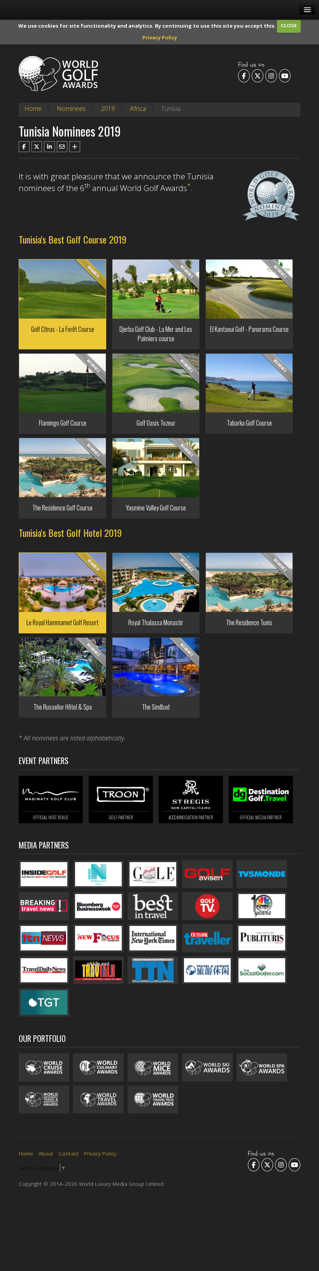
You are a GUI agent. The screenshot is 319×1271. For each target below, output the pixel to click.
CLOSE (289, 25)
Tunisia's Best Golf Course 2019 (72, 239)
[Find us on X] (257, 75)
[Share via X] (37, 147)
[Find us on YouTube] (285, 75)
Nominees (71, 108)
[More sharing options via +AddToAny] (75, 147)
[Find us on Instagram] (271, 75)
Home (33, 108)
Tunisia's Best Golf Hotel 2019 (70, 533)
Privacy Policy (159, 37)
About (46, 1153)
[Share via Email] (62, 147)
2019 (108, 108)
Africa (138, 108)
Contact (69, 1153)
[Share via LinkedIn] (49, 147)
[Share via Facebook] (24, 147)
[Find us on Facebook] (244, 75)
